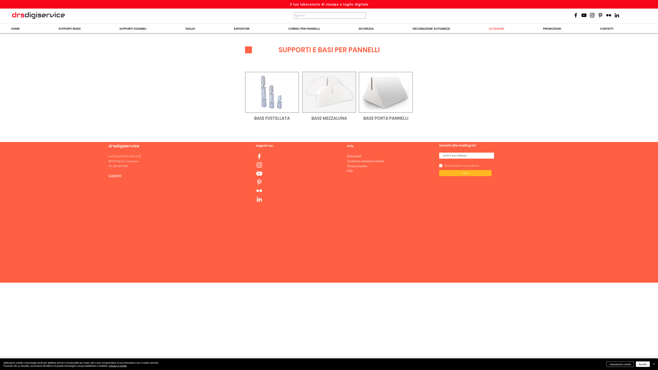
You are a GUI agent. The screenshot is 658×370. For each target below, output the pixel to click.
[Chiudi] (654, 364)
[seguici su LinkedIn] (259, 199)
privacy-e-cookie (118, 365)
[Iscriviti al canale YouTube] (259, 173)
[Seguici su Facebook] (259, 156)
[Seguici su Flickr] (609, 15)
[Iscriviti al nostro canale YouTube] (584, 15)
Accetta (643, 364)
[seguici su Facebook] (576, 15)
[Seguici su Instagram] (592, 15)
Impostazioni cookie (620, 364)
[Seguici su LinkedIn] (617, 15)
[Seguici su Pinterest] (600, 15)
